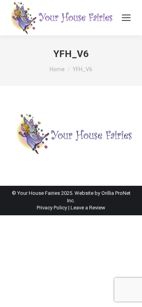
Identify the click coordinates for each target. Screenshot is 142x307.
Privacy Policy (52, 208)
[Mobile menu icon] (126, 18)
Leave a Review (88, 208)
